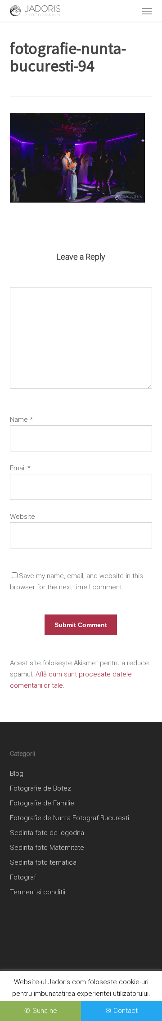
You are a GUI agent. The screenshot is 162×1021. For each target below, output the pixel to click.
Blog (16, 773)
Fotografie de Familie (42, 803)
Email (20, 468)
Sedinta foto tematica (43, 862)
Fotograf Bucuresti (100, 818)
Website (22, 517)
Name (21, 419)
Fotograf (23, 877)
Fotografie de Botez (40, 788)
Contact (125, 1011)
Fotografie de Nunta (40, 818)
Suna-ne (44, 1011)
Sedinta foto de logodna (47, 833)
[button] (147, 10)
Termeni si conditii (37, 892)
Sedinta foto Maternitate (47, 848)
